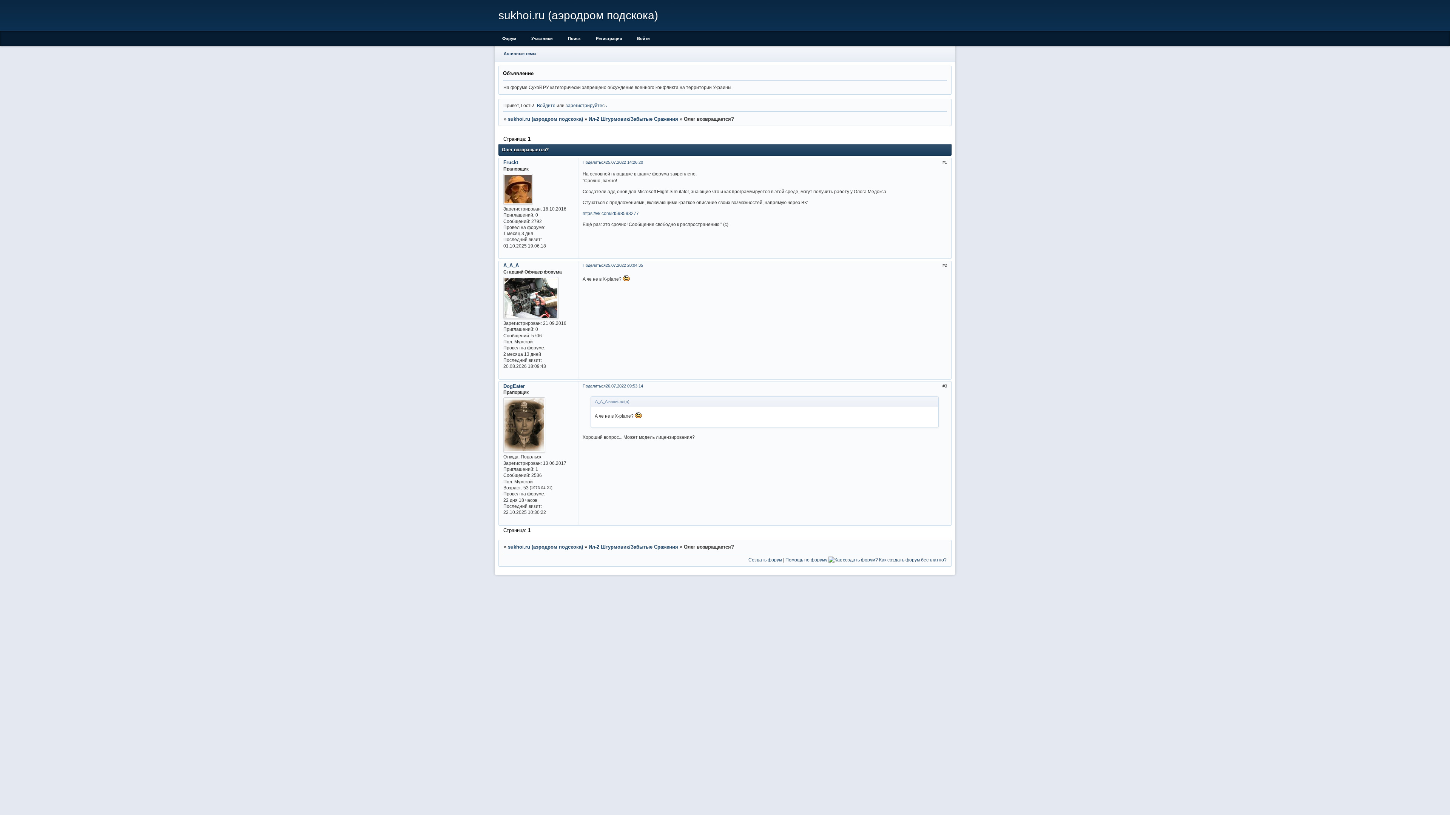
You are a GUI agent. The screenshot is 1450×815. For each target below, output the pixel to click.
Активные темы (520, 53)
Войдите (546, 105)
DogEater (514, 386)
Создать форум (765, 559)
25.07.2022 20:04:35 (624, 265)
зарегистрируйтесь (586, 105)
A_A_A (511, 265)
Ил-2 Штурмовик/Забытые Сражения (633, 119)
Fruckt (510, 162)
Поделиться (594, 162)
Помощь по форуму (806, 559)
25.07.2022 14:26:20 (624, 162)
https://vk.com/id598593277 (611, 213)
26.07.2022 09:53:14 (624, 386)
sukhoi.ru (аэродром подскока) (545, 119)
